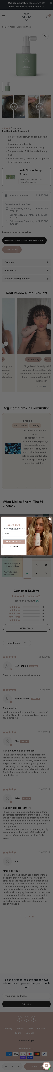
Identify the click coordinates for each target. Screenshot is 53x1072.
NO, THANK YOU (14, 546)
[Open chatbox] (46, 1066)
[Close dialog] (50, 519)
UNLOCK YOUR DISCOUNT (13, 541)
